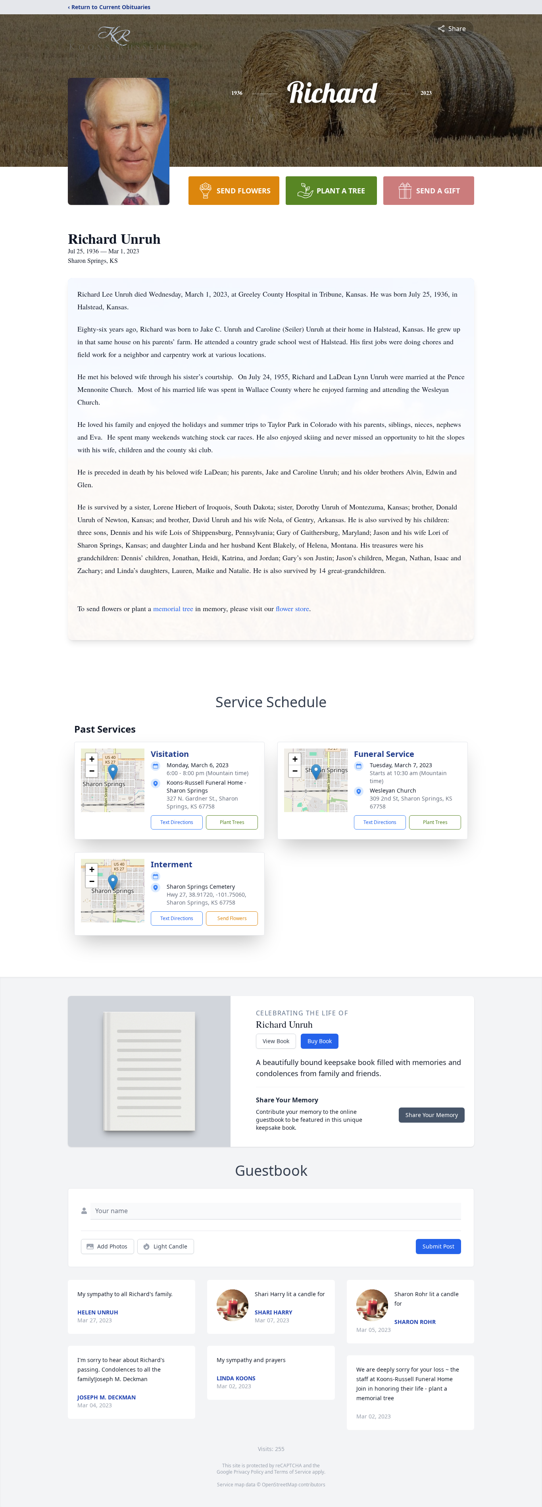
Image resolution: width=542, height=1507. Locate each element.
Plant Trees (232, 822)
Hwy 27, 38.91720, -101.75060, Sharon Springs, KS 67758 (206, 898)
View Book (276, 1041)
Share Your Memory (432, 1115)
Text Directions (176, 822)
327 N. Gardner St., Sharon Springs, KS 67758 (202, 802)
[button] (113, 772)
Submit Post (438, 1246)
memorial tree (173, 608)
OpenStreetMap (279, 1484)
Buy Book (320, 1041)
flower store (292, 608)
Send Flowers (232, 918)
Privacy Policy (248, 1471)
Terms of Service (292, 1471)
